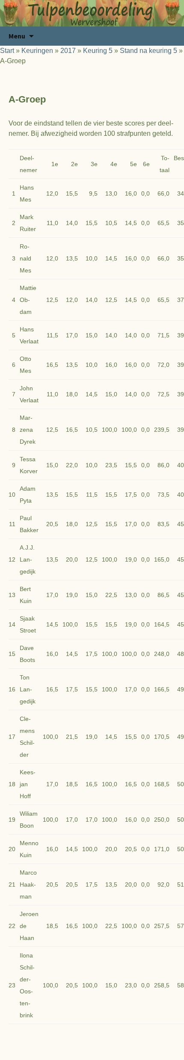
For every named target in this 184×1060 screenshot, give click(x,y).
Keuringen (37, 50)
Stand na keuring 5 (148, 50)
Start (7, 50)
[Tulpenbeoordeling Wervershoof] (92, 13)
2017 (68, 50)
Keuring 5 (98, 50)
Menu (17, 36)
